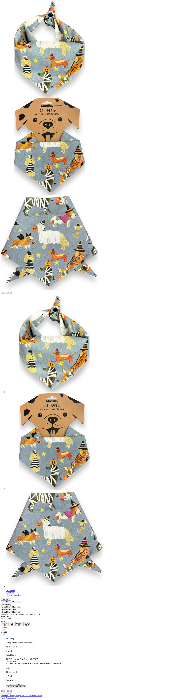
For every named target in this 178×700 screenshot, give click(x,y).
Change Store (11, 661)
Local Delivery (14, 664)
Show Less (16, 602)
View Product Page (8, 698)
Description (10, 591)
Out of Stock (6, 693)
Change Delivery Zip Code (16, 687)
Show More (6, 602)
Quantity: (4, 627)
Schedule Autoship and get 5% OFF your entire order (21, 696)
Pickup (11, 639)
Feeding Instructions (13, 595)
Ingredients (10, 593)
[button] (4, 293)
